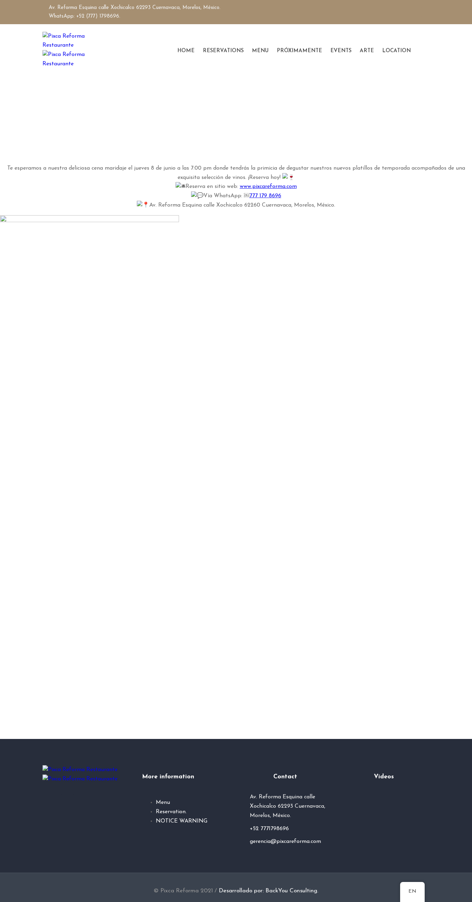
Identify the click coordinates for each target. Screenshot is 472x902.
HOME (186, 51)
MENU (260, 51)
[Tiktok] (79, 800)
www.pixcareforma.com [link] (268, 186)
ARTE (367, 51)
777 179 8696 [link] (265, 196)
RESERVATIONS (223, 51)
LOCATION (396, 51)
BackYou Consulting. (291, 891)
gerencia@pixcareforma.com (285, 841)
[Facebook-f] (417, 12)
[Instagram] (426, 12)
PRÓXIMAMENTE (299, 51)
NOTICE (167, 821)
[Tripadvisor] (68, 800)
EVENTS (340, 51)
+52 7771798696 (269, 829)
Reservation (171, 812)
